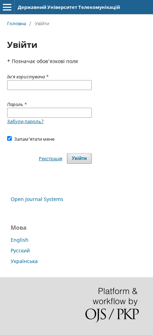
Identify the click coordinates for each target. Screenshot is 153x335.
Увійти (79, 158)
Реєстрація (50, 158)
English (19, 239)
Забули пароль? (25, 121)
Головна (16, 23)
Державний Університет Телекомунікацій (69, 7)
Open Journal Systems (37, 199)
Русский (20, 250)
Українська (24, 261)
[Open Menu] (7, 7)
